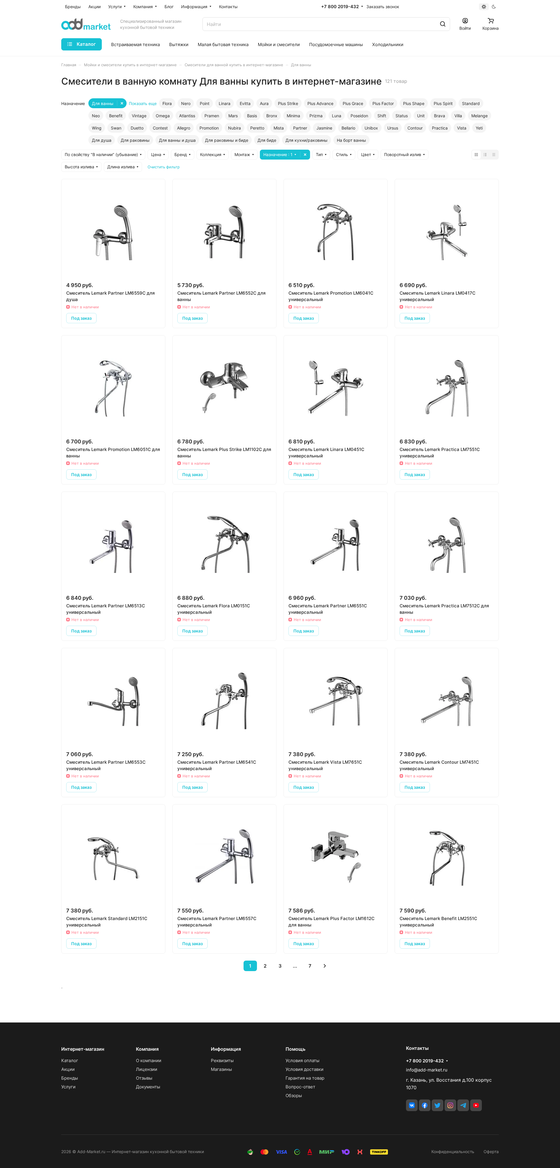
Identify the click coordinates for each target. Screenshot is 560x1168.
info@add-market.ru (426, 1070)
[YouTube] (476, 1105)
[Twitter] (437, 1105)
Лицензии (146, 1069)
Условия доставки (304, 1069)
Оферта (491, 1151)
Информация (226, 1049)
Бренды (69, 1078)
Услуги (68, 1087)
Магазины (221, 1069)
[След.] (324, 966)
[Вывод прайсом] (493, 154)
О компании (148, 1060)
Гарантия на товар (305, 1078)
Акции (68, 1069)
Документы (148, 1087)
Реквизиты (222, 1060)
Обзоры (294, 1095)
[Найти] (442, 24)
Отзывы (144, 1078)
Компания (147, 1049)
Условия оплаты (302, 1060)
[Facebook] (424, 1105)
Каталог (69, 1060)
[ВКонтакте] (412, 1105)
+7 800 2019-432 (340, 6)
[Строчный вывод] (485, 154)
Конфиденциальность (452, 1151)
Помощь (295, 1049)
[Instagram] (450, 1105)
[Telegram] (463, 1105)
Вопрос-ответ (300, 1087)
